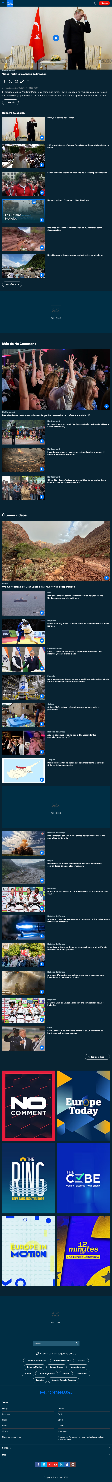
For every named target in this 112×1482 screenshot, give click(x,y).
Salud (60, 1420)
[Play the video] (56, 38)
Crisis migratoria (46, 1373)
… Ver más (10, 102)
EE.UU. (5, 583)
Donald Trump (56, 1367)
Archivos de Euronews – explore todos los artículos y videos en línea (81, 1438)
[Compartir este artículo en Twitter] (10, 81)
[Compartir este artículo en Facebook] (4, 81)
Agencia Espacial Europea (63, 1380)
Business (6, 1414)
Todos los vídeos (96, 1057)
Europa (5, 1408)
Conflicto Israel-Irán (36, 1360)
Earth (60, 1414)
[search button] (76, 1343)
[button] (12, 284)
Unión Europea (78, 1367)
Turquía (51, 759)
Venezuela (82, 1373)
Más (4, 1455)
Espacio (51, 676)
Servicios (6, 1448)
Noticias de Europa (56, 732)
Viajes (4, 1425)
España (81, 1360)
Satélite (65, 1373)
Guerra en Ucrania (62, 1360)
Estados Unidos (34, 1367)
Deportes (51, 620)
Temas (5, 1402)
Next (4, 1420)
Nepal (50, 860)
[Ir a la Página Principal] (10, 3)
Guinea (50, 704)
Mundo (61, 1408)
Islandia (40, 1380)
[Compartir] (16, 81)
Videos (5, 1431)
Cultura (61, 1425)
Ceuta (28, 1373)
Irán (49, 592)
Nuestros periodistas (11, 1437)
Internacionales (54, 648)
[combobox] (56, 1343)
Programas (62, 1431)
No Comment (8, 412)
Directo (104, 3)
